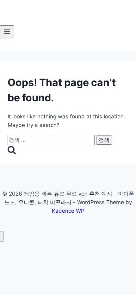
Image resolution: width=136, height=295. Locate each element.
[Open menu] (7, 32)
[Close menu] (1, 236)
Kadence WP (68, 211)
